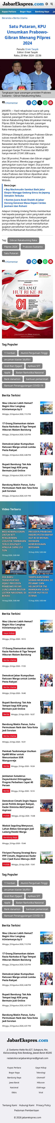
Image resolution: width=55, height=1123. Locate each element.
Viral (41, 1092)
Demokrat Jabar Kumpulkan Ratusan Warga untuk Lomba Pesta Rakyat (19, 447)
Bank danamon (12, 379)
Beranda (6, 18)
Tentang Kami (9, 1105)
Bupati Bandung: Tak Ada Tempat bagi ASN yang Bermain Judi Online (16, 467)
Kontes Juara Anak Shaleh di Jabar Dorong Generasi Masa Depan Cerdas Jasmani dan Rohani (25, 203)
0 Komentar (11, 103)
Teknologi (40, 1072)
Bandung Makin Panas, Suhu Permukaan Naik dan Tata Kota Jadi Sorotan (20, 488)
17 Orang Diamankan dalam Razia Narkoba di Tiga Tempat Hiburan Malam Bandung (19, 426)
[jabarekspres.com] (23, 4)
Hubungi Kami (26, 1105)
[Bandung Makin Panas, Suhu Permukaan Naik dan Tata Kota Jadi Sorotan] (46, 489)
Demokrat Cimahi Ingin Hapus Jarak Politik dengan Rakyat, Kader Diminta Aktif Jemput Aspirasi (19, 805)
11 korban (9, 353)
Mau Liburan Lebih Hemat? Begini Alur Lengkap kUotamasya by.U (17, 406)
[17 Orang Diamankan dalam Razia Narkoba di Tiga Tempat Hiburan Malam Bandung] (46, 428)
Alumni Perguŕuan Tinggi (34, 353)
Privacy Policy (43, 1105)
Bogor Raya (25, 11)
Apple (7, 372)
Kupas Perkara (9, 11)
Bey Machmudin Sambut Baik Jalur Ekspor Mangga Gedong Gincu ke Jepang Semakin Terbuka (27, 192)
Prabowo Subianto (33, 246)
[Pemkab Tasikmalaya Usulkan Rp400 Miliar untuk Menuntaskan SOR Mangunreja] (46, 756)
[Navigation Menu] (51, 4)
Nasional (14, 1087)
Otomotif (41, 1077)
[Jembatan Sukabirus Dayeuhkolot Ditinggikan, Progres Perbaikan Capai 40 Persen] (46, 780)
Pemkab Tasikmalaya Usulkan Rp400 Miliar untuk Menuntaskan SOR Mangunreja (19, 756)
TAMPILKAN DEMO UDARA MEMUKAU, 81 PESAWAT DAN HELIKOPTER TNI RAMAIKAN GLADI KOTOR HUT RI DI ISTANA (40, 586)
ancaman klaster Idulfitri (17, 359)
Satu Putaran (11, 253)
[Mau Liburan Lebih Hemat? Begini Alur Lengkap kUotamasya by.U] (46, 407)
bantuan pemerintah (37, 379)
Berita (6, 714)
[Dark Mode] (46, 4)
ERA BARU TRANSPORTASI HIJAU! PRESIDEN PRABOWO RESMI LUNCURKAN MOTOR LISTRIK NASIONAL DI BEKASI (14, 586)
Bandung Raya (42, 11)
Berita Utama (20, 18)
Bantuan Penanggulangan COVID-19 (23, 385)
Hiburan (41, 1082)
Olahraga (40, 1087)
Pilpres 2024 (10, 246)
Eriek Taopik (32, 49)
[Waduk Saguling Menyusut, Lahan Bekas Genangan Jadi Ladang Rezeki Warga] (46, 830)
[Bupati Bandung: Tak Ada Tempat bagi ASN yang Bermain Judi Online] (46, 469)
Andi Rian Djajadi (13, 366)
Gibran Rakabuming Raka (23, 240)
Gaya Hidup (9, 633)
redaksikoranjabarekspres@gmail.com (27, 1058)
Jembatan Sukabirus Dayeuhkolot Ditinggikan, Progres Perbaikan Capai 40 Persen (17, 780)
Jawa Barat (14, 1082)
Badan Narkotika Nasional (30, 372)
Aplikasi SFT (34, 366)
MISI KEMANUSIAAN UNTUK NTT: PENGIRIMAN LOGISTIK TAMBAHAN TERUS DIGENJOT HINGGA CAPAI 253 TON (14, 541)
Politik (6, 815)
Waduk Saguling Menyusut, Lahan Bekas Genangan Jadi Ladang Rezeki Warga (18, 828)
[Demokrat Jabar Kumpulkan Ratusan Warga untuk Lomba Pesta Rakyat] (46, 448)
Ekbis (14, 1092)
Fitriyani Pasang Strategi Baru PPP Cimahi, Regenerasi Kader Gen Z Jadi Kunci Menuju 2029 (19, 856)
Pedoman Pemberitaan (26, 1110)
